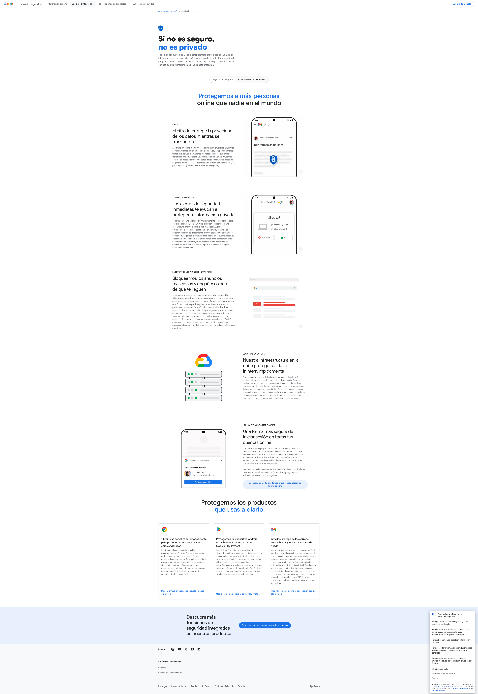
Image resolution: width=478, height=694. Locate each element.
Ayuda (317, 686)
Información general (57, 4)
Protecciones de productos (252, 79)
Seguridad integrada (223, 79)
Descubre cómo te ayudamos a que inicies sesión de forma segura (275, 484)
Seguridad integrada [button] (82, 4)
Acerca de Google (179, 686)
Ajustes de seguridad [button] (143, 4)
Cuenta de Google (461, 4)
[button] (301, 172)
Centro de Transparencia (170, 672)
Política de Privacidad (225, 686)
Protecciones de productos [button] (112, 4)
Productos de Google (201, 686)
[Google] (163, 686)
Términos (242, 686)
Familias (162, 668)
